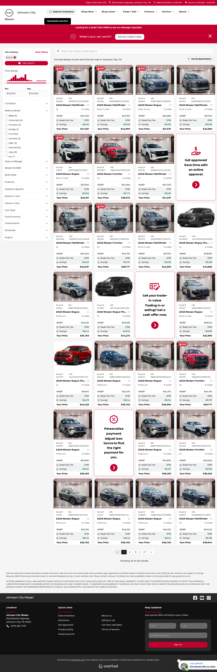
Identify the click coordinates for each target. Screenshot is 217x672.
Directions (63, 620)
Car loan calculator (112, 625)
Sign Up (178, 644)
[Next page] (151, 552)
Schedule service (57, 21)
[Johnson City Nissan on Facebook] (194, 597)
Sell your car (108, 620)
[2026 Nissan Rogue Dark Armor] (155, 80)
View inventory (66, 615)
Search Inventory (63, 11)
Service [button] (166, 11)
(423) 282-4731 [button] (18, 626)
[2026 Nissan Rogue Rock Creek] (73, 149)
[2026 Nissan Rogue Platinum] (73, 286)
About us (107, 615)
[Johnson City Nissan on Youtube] (200, 597)
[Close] (210, 36)
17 (144, 552)
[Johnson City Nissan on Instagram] (207, 597)
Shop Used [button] (108, 11)
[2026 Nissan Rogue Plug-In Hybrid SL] (196, 218)
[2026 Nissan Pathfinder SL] (73, 80)
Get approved (65, 625)
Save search (28, 63)
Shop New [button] (87, 11)
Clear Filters (41, 52)
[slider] (5, 83)
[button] (130, 2)
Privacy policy (65, 629)
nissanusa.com (66, 634)
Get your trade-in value (129, 37)
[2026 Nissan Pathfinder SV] (196, 493)
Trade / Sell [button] (129, 11)
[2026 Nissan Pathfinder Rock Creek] (114, 80)
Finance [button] (149, 11)
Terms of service (110, 629)
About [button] (182, 11)
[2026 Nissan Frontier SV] (114, 149)
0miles (86, 109)
